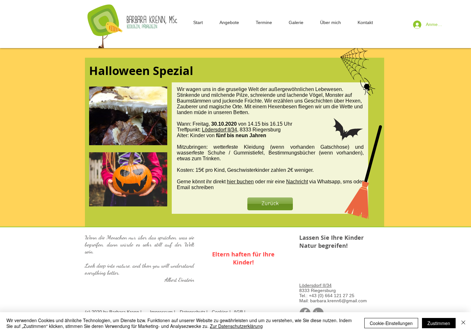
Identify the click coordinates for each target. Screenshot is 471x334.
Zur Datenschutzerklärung (236, 326)
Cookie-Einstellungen (391, 323)
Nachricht (297, 181)
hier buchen (240, 181)
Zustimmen (438, 323)
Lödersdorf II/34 (219, 129)
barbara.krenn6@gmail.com (338, 300)
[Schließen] (463, 323)
